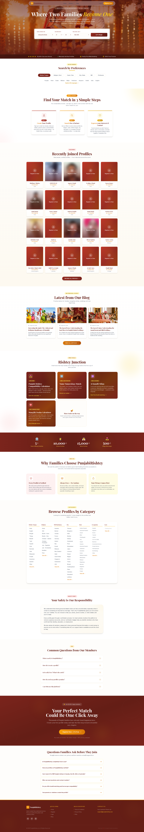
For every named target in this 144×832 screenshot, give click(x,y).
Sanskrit (31, 561)
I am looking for (41, 31)
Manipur (81, 559)
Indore (68, 559)
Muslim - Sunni (45, 533)
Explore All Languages (71, 83)
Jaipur (68, 549)
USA (56, 564)
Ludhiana (69, 577)
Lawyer (94, 537)
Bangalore (69, 531)
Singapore (57, 559)
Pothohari (74, 80)
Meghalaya (82, 562)
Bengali (31, 533)
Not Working (95, 550)
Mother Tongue (44, 75)
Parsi (43, 553)
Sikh (43, 531)
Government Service (96, 544)
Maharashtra (82, 557)
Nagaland (82, 566)
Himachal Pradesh (84, 546)
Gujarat (81, 541)
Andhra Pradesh (83, 528)
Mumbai (69, 536)
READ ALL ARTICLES (71, 343)
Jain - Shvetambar (46, 547)
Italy (56, 543)
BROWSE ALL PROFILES (71, 278)
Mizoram (82, 564)
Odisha (81, 568)
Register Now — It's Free (71, 732)
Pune (68, 543)
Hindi (52, 80)
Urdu (92, 80)
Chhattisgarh (82, 537)
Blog (77, 3)
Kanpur (69, 554)
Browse (71, 3)
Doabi (57, 80)
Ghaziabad (70, 574)
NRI (91, 75)
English (97, 80)
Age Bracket (58, 31)
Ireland (56, 541)
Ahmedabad (70, 546)
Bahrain (56, 531)
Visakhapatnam (71, 566)
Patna (68, 569)
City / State (82, 75)
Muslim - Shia (45, 536)
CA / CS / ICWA (95, 539)
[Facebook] (27, 818)
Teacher (94, 535)
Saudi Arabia (58, 556)
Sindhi (87, 80)
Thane (68, 561)
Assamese (31, 559)
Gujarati (31, 543)
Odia (30, 551)
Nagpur (69, 556)
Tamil (30, 541)
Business (94, 541)
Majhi (68, 80)
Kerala (81, 553)
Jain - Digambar (46, 545)
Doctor (93, 532)
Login (52, 814)
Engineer (94, 530)
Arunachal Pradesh (84, 530)
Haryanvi (81, 80)
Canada (56, 533)
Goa (81, 539)
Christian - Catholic (46, 538)
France (56, 536)
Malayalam (32, 554)
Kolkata (69, 538)
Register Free (108, 3)
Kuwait (56, 546)
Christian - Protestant (44, 542)
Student (94, 528)
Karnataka (82, 550)
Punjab (81, 571)
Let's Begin (99, 34)
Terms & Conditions (79, 809)
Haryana (81, 544)
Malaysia (57, 549)
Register (53, 812)
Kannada (31, 549)
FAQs (76, 814)
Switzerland (57, 561)
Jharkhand (82, 548)
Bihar (81, 535)
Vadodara (69, 572)
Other (30, 564)
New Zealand (58, 551)
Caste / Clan (70, 75)
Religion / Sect (76, 31)
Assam (81, 532)
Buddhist (44, 550)
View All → (32, 566)
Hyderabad (70, 541)
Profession (101, 75)
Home (64, 3)
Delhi (68, 533)
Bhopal (69, 564)
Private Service (95, 546)
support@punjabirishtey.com (105, 811)
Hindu (43, 528)
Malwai (62, 80)
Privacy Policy (78, 812)
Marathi (31, 538)
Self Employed (95, 548)
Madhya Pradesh (83, 555)
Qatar (56, 554)
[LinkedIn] (35, 818)
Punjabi (47, 80)
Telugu (31, 536)
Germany (57, 538)
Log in (100, 3)
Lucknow (69, 551)
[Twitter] (31, 818)
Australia (57, 528)
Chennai (69, 528)
